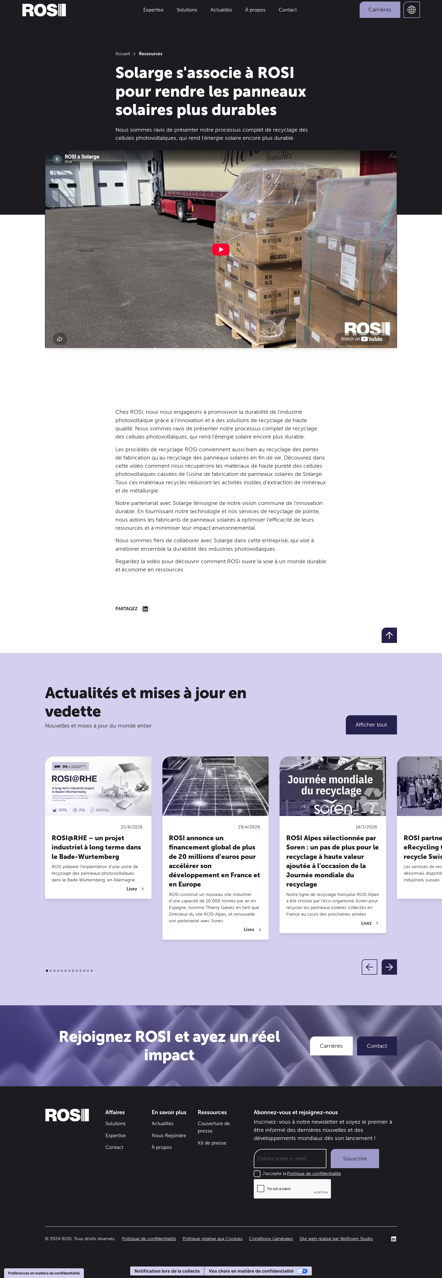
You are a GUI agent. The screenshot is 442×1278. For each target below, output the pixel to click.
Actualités (221, 10)
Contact (288, 10)
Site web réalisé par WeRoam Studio (336, 1238)
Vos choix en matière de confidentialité (251, 1271)
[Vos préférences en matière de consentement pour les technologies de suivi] (44, 1273)
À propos (255, 10)
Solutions (187, 10)
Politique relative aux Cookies (212, 1238)
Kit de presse (212, 1143)
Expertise (153, 10)
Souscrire (355, 1158)
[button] (411, 10)
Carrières (379, 9)
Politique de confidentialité (314, 1173)
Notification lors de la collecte (167, 1271)
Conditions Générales (271, 1238)
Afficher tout (371, 724)
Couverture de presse (214, 1127)
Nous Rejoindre (169, 1135)
